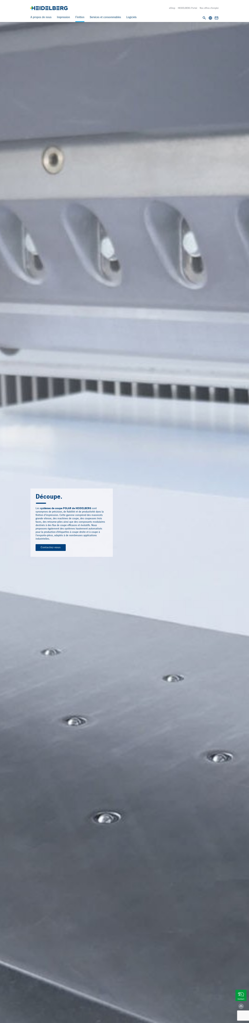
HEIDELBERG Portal (187, 8)
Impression (63, 17)
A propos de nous (40, 17)
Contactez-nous (51, 547)
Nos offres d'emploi (209, 8)
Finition (79, 17)
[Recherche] (204, 18)
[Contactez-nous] (216, 18)
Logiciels (131, 17)
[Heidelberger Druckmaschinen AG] (49, 8)
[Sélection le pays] (210, 18)
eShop (172, 8)
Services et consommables (105, 17)
